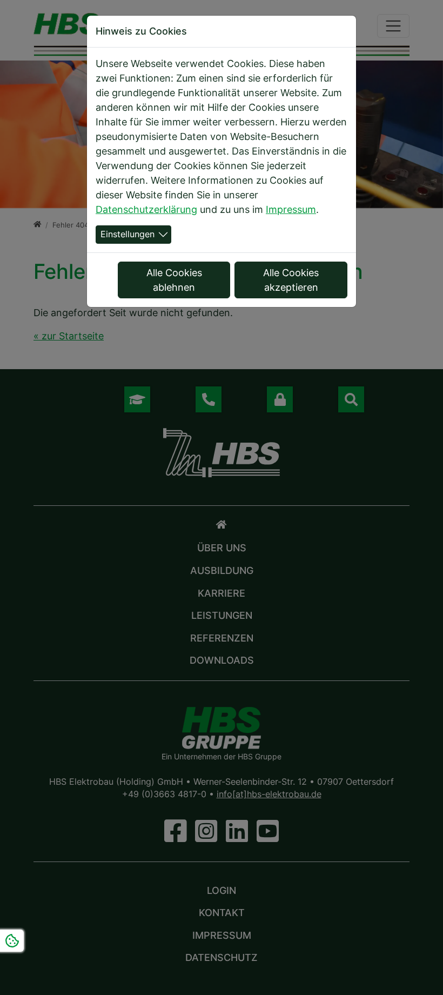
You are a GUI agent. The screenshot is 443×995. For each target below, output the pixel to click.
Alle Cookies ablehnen (174, 280)
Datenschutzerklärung (146, 209)
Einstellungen (127, 234)
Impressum (291, 209)
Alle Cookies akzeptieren (291, 280)
